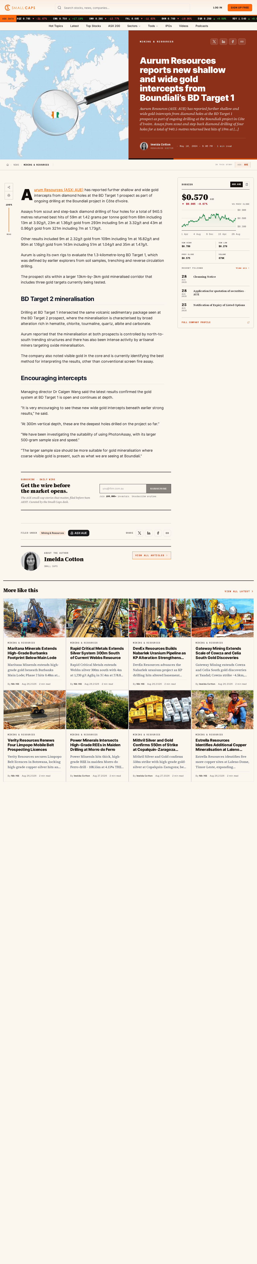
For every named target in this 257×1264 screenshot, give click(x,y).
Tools (151, 26)
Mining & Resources (52, 532)
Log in (217, 7)
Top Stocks (93, 26)
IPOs (168, 26)
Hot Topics (56, 26)
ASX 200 (114, 26)
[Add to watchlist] (247, 184)
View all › (243, 268)
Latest (74, 26)
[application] (216, 222)
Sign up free (240, 7)
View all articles (149, 555)
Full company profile (196, 322)
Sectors (132, 26)
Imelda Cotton (160, 144)
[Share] (9, 187)
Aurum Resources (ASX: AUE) (59, 190)
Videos (183, 26)
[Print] (9, 195)
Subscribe (158, 488)
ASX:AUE (80, 533)
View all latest (237, 591)
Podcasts (202, 26)
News (16, 165)
